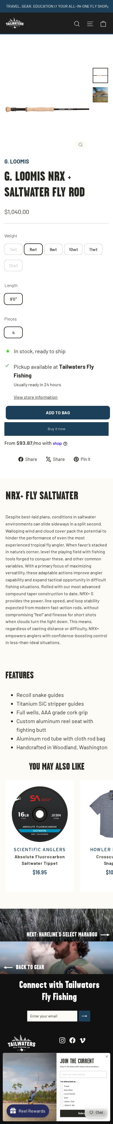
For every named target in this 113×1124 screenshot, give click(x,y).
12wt (13, 265)
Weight (10, 235)
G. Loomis (16, 161)
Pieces (10, 318)
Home (10, 47)
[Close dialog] (106, 1056)
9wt (53, 249)
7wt (13, 249)
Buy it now (57, 428)
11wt (93, 249)
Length (11, 285)
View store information (36, 397)
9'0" (13, 298)
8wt (33, 249)
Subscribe (83, 1113)
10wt (73, 249)
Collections (31, 47)
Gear (51, 47)
